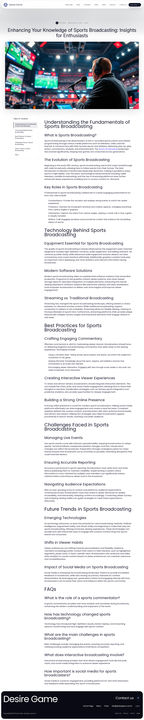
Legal (138, 713)
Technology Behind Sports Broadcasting (23, 131)
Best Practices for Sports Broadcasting (23, 137)
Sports (86, 23)
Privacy (125, 713)
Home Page (88, 706)
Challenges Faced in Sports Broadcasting (24, 143)
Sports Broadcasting (108, 149)
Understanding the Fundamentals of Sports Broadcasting (25, 125)
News (98, 706)
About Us (118, 713)
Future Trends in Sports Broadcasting (22, 149)
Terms (132, 713)
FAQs (16, 155)
